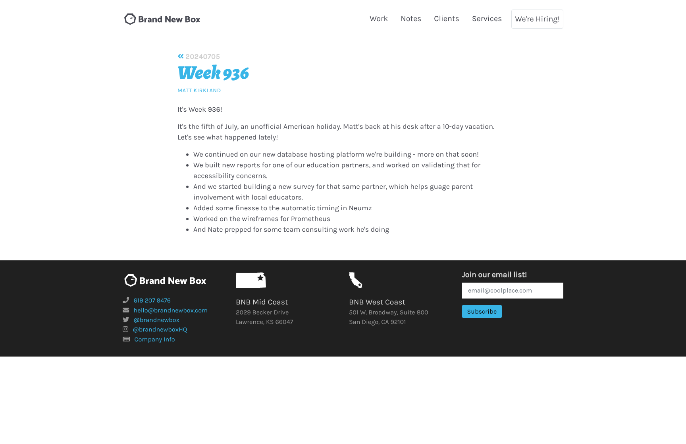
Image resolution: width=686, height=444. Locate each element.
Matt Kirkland (199, 90)
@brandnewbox (156, 320)
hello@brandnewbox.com (171, 310)
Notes (411, 18)
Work (379, 18)
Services (487, 18)
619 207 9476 (152, 300)
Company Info (155, 339)
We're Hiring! (537, 18)
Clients (446, 18)
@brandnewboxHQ (160, 329)
